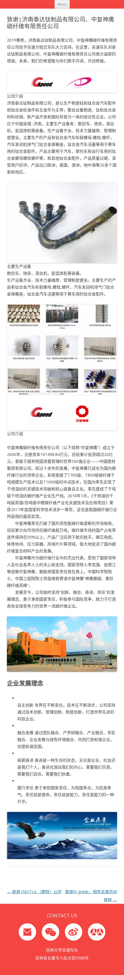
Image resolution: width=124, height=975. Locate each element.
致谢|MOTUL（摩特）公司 (34, 891)
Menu (62, 4)
